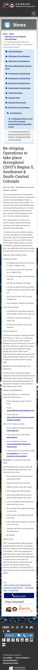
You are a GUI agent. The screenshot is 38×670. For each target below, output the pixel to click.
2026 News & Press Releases (19, 56)
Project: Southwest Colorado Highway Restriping (17, 585)
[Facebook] (3, 640)
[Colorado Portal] (18, 668)
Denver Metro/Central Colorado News (18, 67)
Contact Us (10, 635)
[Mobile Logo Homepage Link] (19, 5)
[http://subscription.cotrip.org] (19, 608)
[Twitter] (8, 640)
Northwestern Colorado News (19, 78)
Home (5, 34)
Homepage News (13, 590)
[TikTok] (17, 640)
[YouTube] (22, 640)
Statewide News (14, 98)
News (11, 34)
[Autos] (31, 627)
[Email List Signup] (31, 640)
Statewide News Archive (17, 102)
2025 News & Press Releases (19, 61)
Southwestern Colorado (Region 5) (13, 587)
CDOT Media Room (15, 51)
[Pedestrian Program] (3, 631)
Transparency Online (10, 663)
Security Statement (10, 660)
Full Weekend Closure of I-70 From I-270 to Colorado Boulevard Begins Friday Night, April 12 (20, 123)
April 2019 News (11, 39)
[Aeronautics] (22, 627)
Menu (34, 13)
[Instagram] (13, 640)
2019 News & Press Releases (15, 36)
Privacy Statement (22, 658)
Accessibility (7, 658)
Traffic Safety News (15, 93)
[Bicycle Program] (12, 627)
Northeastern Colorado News (19, 83)
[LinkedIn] (26, 640)
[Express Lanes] (5, 627)
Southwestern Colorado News (19, 88)
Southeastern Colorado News (19, 73)
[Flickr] (3, 644)
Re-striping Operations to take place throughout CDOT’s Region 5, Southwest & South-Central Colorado (19, 136)
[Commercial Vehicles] (8, 631)
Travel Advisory (29, 587)
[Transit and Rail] (17, 627)
